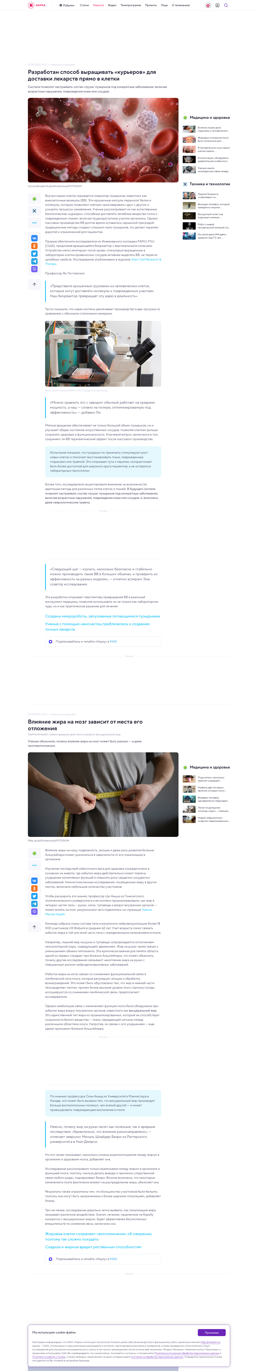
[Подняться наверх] (34, 284)
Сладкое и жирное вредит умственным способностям (93, 1247)
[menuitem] (84, 5)
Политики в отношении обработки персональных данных (187, 1353)
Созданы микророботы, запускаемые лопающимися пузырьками (102, 616)
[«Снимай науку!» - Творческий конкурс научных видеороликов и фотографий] (208, 5)
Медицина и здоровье (62, 64)
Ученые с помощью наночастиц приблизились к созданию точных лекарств (97, 626)
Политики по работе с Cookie (48, 1357)
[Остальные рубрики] (34, 223)
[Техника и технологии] (34, 211)
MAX (113, 641)
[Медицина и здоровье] (34, 199)
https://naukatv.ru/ (210, 1342)
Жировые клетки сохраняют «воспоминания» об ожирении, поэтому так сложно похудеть (98, 1236)
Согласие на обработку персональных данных (157, 1357)
